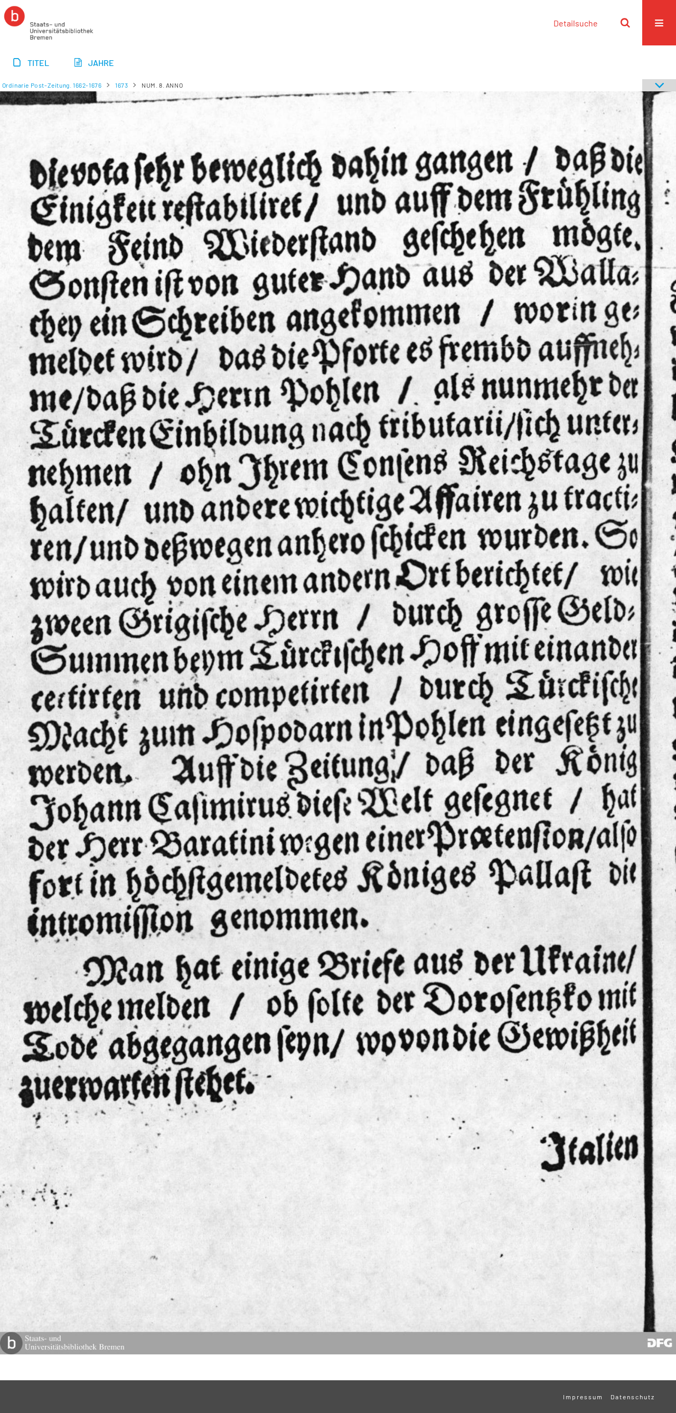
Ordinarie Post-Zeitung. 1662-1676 (52, 85)
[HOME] (48, 22)
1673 (121, 85)
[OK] (625, 22)
